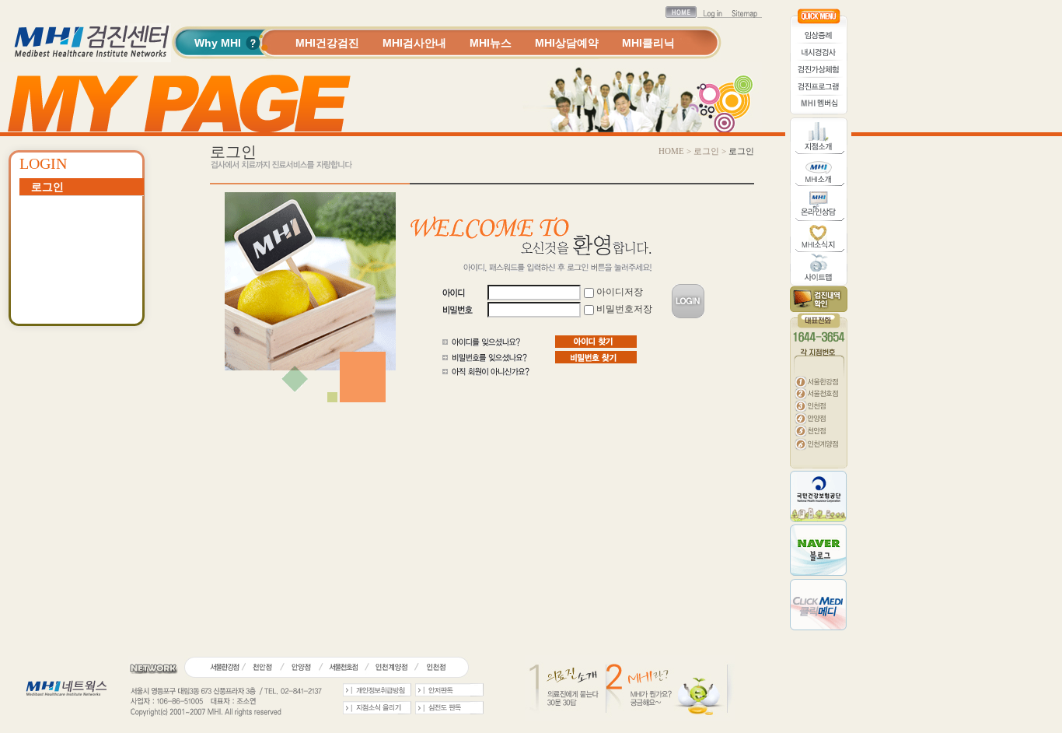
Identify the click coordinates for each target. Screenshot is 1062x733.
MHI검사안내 (414, 43)
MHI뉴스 (491, 43)
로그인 (47, 187)
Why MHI (217, 43)
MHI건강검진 (327, 43)
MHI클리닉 (648, 43)
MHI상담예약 (567, 43)
